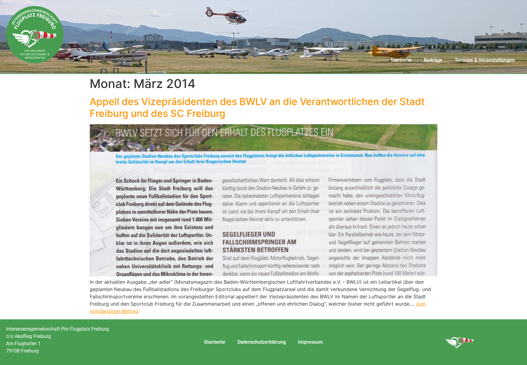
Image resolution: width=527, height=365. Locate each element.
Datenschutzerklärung (262, 342)
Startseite (401, 60)
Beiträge (433, 60)
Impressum (310, 342)
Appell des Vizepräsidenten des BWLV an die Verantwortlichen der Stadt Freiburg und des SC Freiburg (257, 107)
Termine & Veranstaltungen (485, 60)
